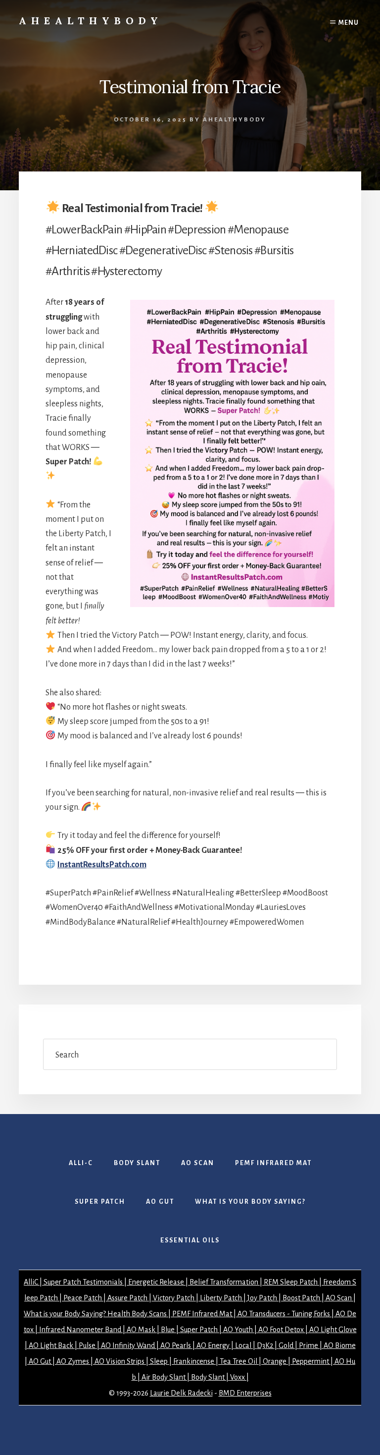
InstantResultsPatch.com (101, 864)
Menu (348, 22)
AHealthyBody (91, 20)
